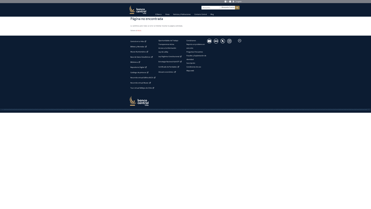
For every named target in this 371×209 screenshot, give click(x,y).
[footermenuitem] (209, 40)
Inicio (139, 30)
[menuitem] (158, 13)
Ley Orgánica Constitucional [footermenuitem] (168, 56)
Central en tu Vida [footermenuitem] (137, 41)
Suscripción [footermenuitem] (190, 63)
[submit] (237, 7)
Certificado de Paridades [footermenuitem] (167, 67)
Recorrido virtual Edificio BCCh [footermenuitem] (141, 78)
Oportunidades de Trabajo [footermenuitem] (168, 40)
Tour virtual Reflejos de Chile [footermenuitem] (141, 88)
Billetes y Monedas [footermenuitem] (137, 47)
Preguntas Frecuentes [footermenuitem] (194, 52)
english (239, 1)
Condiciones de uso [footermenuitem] (193, 67)
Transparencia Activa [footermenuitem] (166, 44)
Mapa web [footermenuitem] (190, 71)
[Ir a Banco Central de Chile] (137, 9)
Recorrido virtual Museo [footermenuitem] (139, 83)
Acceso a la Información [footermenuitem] (167, 48)
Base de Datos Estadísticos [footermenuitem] (140, 57)
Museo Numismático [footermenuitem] (138, 52)
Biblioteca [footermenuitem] (134, 62)
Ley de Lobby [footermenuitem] (163, 52)
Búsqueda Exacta (228, 7)
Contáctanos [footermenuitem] (191, 40)
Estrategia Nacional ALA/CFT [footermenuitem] (168, 62)
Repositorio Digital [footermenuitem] (137, 67)
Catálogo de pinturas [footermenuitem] (138, 72)
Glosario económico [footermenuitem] (166, 72)
